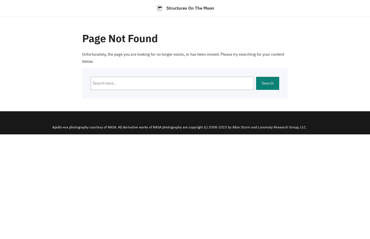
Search (268, 83)
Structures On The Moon (190, 8)
